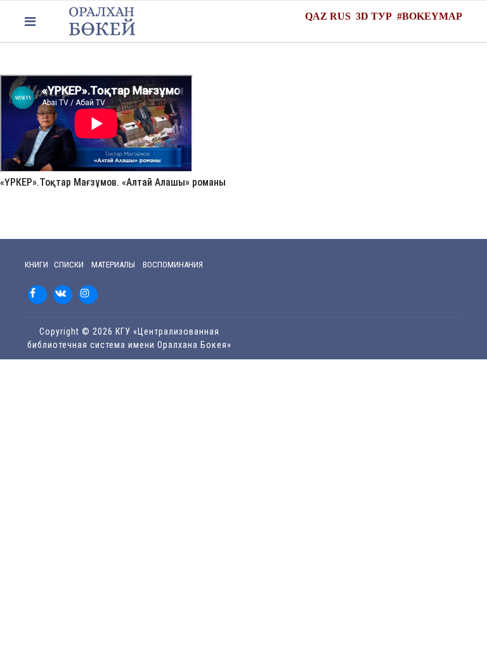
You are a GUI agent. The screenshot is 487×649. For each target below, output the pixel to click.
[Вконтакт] (62, 294)
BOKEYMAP (432, 16)
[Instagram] (88, 294)
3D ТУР (374, 16)
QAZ (316, 16)
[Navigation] (30, 21)
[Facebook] (37, 294)
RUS (340, 16)
